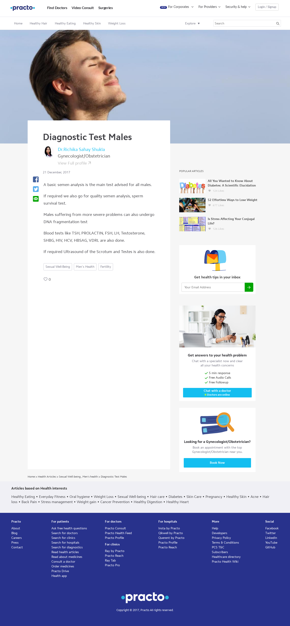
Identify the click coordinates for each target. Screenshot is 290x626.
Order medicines (62, 566)
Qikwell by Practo (170, 533)
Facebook (272, 528)
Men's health (85, 267)
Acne (255, 497)
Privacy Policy (221, 538)
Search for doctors (64, 533)
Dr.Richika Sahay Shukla (81, 149)
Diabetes (175, 497)
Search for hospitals (65, 543)
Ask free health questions (69, 528)
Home (18, 23)
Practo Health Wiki (225, 562)
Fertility (105, 267)
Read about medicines (66, 557)
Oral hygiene (80, 497)
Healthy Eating (23, 497)
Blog (14, 533)
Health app (59, 576)
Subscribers (220, 552)
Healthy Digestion (148, 502)
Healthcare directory (226, 557)
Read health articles (65, 552)
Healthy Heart (177, 502)
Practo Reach (114, 556)
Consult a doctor (63, 562)
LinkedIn (271, 538)
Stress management (57, 502)
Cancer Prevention (115, 502)
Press (15, 543)
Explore (190, 23)
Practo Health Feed (118, 533)
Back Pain (29, 502)
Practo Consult (115, 528)
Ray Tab (110, 560)
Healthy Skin (236, 497)
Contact (17, 547)
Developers (219, 533)
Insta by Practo (169, 528)
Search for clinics (63, 538)
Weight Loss (104, 497)
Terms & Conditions (225, 543)
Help (215, 528)
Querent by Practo (171, 538)
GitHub (270, 547)
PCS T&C (218, 547)
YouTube (271, 543)
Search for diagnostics (67, 547)
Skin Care (193, 497)
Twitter (270, 533)
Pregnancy (213, 497)
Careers (16, 538)
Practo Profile (114, 538)
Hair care (157, 497)
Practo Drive (60, 571)
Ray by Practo (114, 551)
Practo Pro (112, 565)
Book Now (217, 463)
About (15, 528)
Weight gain (86, 502)
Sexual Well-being (58, 267)
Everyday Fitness (52, 497)
